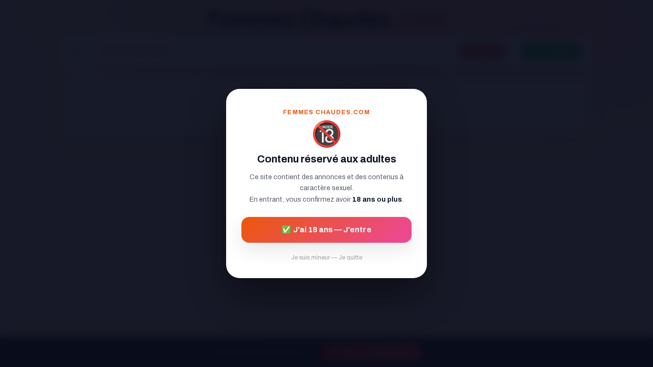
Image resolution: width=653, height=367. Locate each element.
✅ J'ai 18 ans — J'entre (326, 230)
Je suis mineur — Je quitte (326, 257)
